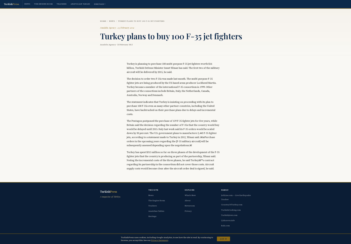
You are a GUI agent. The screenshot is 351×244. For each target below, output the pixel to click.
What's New (190, 195)
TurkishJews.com (229, 215)
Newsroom (190, 205)
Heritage (99, 4)
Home (103, 21)
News (27, 4)
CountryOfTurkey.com (231, 204)
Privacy (188, 211)
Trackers (62, 4)
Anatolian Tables (80, 4)
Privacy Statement (159, 240)
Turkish (11, 3)
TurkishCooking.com (231, 210)
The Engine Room (43, 4)
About (187, 200)
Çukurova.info (228, 220)
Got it (223, 239)
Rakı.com (225, 225)
